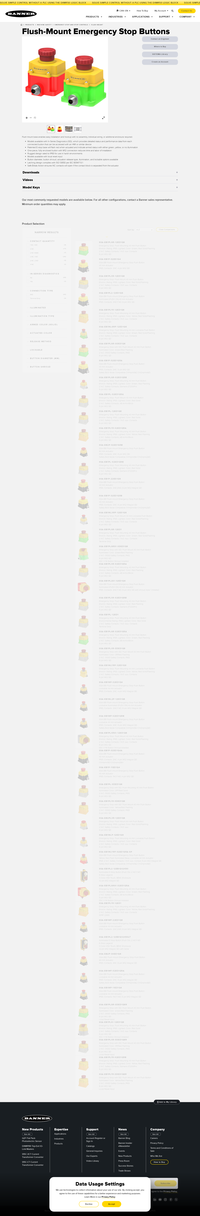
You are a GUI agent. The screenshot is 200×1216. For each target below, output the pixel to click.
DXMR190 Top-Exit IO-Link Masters (32, 1147)
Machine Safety (44, 25)
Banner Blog (124, 1138)
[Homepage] (21, 25)
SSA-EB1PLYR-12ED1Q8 (111, 310)
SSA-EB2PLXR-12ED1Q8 (112, 818)
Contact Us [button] (186, 11)
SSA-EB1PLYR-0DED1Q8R (113, 1074)
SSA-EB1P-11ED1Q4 (109, 767)
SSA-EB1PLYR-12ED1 (110, 903)
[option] (51, 129)
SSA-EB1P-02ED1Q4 (110, 259)
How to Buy (142, 11)
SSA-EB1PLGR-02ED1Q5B (113, 377)
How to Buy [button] (159, 1162)
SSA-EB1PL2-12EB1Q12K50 (113, 868)
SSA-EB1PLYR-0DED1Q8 (112, 801)
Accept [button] (111, 1204)
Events (121, 1151)
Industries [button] (116, 16)
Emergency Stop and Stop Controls (71, 25)
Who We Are (156, 1156)
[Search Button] (172, 11)
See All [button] (27, 1134)
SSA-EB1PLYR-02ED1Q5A (112, 428)
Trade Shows (124, 1170)
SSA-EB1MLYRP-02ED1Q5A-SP (115, 852)
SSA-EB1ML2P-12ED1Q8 (112, 699)
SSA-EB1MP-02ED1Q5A (111, 971)
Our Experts (91, 1156)
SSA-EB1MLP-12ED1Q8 (111, 835)
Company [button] (186, 16)
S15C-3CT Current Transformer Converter (32, 1156)
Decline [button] (89, 1204)
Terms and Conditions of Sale (161, 1149)
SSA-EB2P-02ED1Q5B (111, 445)
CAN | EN (123, 11)
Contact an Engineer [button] (160, 39)
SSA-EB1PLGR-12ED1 (110, 529)
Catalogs (90, 1146)
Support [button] (165, 16)
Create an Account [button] (160, 62)
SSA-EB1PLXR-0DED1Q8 (112, 648)
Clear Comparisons (167, 229)
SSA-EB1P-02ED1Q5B (110, 495)
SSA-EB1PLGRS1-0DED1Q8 (113, 546)
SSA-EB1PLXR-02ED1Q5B (113, 597)
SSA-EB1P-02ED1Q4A (110, 750)
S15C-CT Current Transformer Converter (32, 1163)
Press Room (124, 1161)
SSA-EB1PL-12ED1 (109, 614)
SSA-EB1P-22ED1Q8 (110, 479)
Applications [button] (141, 16)
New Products (125, 1156)
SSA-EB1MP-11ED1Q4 (110, 987)
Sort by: (131, 230)
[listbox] (65, 129)
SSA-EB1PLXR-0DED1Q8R (113, 1039)
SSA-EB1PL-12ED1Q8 (110, 411)
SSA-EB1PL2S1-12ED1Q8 (112, 581)
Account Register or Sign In (95, 1140)
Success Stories (125, 1165)
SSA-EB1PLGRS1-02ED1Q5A (114, 885)
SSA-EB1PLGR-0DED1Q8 (112, 343)
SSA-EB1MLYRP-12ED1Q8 (112, 665)
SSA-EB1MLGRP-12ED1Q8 (113, 326)
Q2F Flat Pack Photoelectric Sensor (32, 1140)
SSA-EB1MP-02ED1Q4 (111, 682)
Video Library (92, 1161)
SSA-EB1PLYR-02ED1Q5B (112, 1057)
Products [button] (93, 16)
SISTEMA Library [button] (160, 54)
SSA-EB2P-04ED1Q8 (110, 954)
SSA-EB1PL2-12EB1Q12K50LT (115, 937)
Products (29, 25)
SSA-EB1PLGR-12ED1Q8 (112, 242)
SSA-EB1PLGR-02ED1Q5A (113, 631)
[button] (65, 79)
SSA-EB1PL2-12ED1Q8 (111, 293)
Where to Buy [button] (160, 47)
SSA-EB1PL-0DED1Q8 (110, 784)
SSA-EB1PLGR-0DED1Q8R (113, 1004)
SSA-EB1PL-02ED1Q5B (111, 462)
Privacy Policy (156, 1143)
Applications (60, 1133)
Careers (154, 1138)
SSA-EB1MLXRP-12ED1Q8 (113, 512)
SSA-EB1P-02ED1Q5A (110, 360)
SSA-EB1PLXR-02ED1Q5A (113, 564)
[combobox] (144, 230)
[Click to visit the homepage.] (21, 13)
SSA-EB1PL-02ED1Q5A (111, 394)
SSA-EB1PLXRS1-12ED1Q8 (113, 733)
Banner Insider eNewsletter (125, 1144)
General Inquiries (94, 1151)
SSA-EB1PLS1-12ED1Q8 (111, 1022)
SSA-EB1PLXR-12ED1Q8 (112, 276)
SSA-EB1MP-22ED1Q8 (111, 920)
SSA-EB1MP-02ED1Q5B (111, 716)
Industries (59, 1138)
